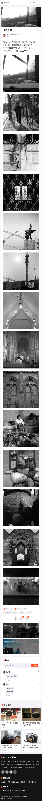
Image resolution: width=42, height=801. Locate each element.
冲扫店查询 (14, 791)
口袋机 (13, 782)
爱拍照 (3, 782)
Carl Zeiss (9, 609)
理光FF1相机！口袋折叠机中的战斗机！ (31, 724)
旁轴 (8, 782)
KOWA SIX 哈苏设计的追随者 (10, 724)
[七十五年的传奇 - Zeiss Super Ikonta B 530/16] (11, 737)
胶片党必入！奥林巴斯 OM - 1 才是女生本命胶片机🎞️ (31, 747)
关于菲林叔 (5, 791)
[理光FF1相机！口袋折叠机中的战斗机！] (31, 714)
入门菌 (28, 782)
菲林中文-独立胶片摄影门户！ (23, 796)
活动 (17, 782)
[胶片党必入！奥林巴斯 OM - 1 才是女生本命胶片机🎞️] (31, 737)
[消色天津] (21, 73)
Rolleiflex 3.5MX (11, 612)
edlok (8, 685)
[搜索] (30, 2)
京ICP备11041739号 (6, 798)
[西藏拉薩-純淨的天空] (21, 646)
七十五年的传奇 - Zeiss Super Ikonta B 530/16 (10, 747)
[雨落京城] (21, 630)
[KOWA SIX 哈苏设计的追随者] (11, 714)
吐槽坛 (33, 782)
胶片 (25, 48)
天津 (4, 42)
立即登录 (34, 665)
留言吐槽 (22, 791)
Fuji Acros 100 (21, 609)
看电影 (22, 782)
